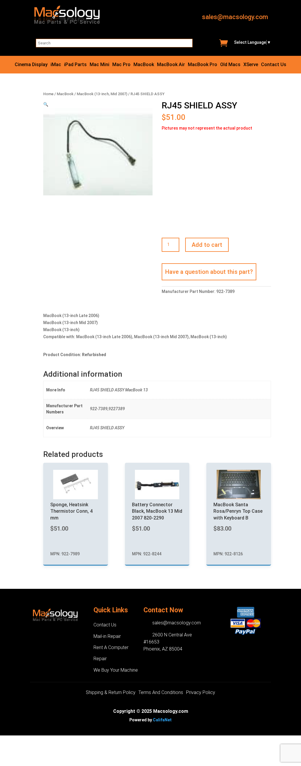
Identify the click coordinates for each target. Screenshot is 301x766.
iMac (56, 65)
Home (48, 94)
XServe (250, 65)
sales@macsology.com (235, 17)
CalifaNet (162, 720)
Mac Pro (121, 65)
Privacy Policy (200, 692)
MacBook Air (171, 65)
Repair (100, 658)
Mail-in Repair (107, 636)
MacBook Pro (202, 65)
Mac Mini (99, 65)
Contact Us (273, 65)
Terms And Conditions (160, 692)
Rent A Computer (110, 647)
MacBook (143, 65)
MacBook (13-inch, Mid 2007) (102, 94)
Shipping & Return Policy (111, 692)
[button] (45, 104)
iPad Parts (75, 65)
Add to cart (207, 244)
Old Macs (230, 65)
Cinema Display (31, 65)
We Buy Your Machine (115, 670)
